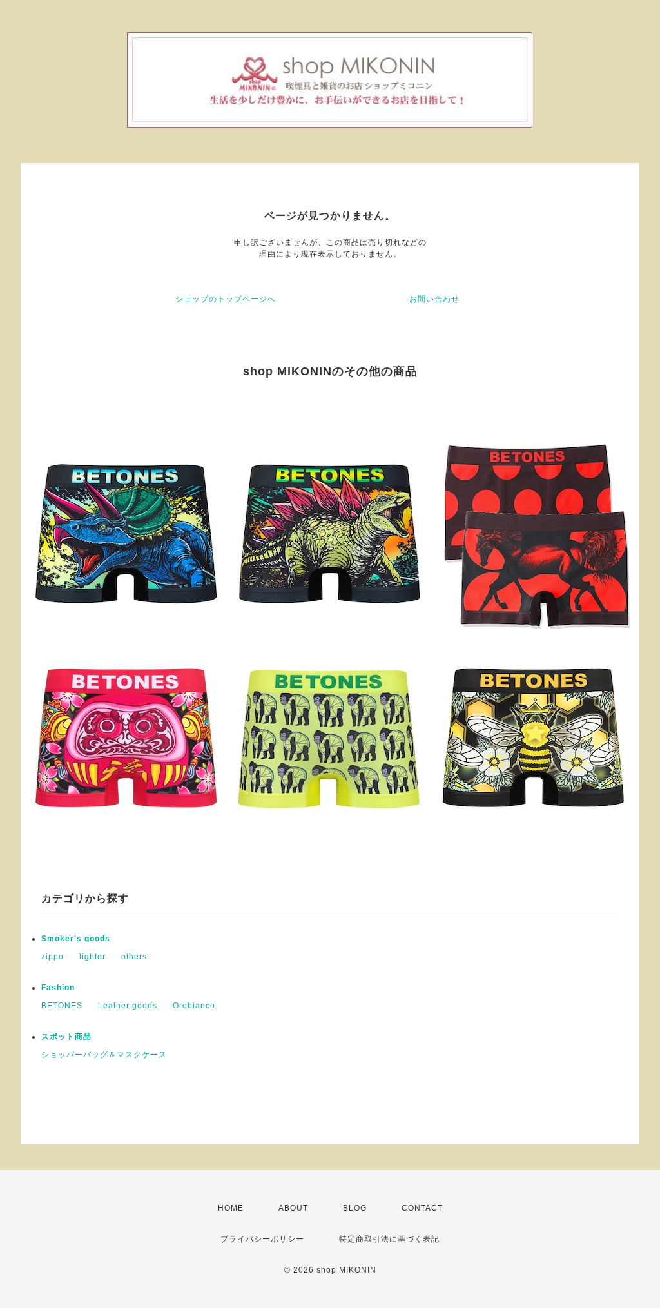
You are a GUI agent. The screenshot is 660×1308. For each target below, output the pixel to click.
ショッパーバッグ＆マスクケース (104, 1054)
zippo (52, 956)
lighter (92, 956)
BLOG (355, 1208)
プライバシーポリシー (262, 1239)
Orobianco (194, 1005)
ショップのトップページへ (225, 299)
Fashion (58, 987)
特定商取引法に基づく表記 (389, 1239)
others (134, 956)
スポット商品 (66, 1036)
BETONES (61, 1005)
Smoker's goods (75, 938)
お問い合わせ (434, 299)
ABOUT (293, 1208)
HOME (231, 1208)
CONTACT (422, 1208)
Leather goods (127, 1005)
